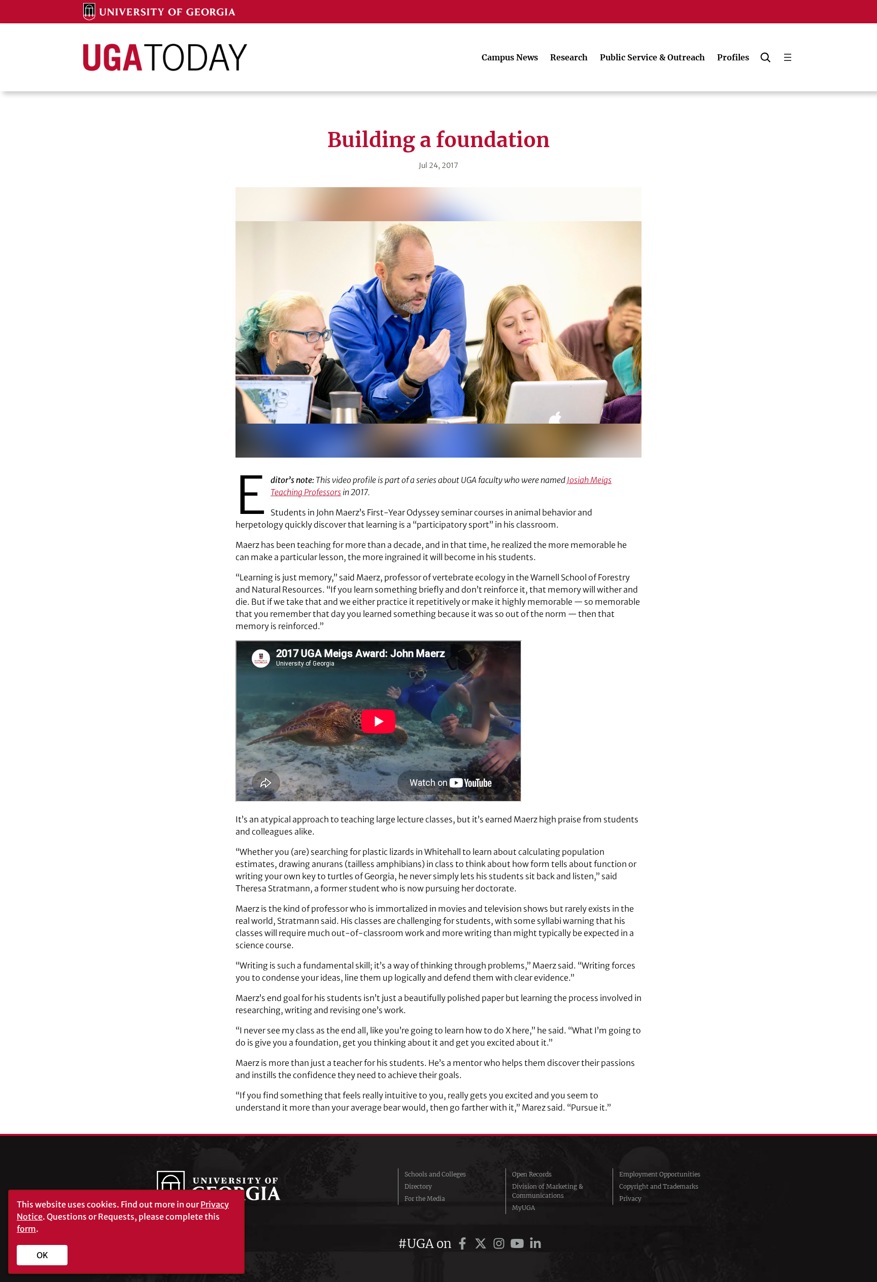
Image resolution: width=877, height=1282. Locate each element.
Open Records (532, 1174)
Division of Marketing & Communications (547, 1191)
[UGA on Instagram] (500, 1244)
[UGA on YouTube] (519, 1244)
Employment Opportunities (659, 1174)
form (26, 1229)
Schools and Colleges (435, 1174)
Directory (418, 1186)
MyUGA (523, 1207)
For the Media (424, 1198)
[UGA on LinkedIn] (535, 1244)
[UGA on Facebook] (464, 1244)
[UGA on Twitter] (482, 1244)
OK (42, 1255)
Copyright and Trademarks (658, 1186)
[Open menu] (788, 57)
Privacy (630, 1198)
